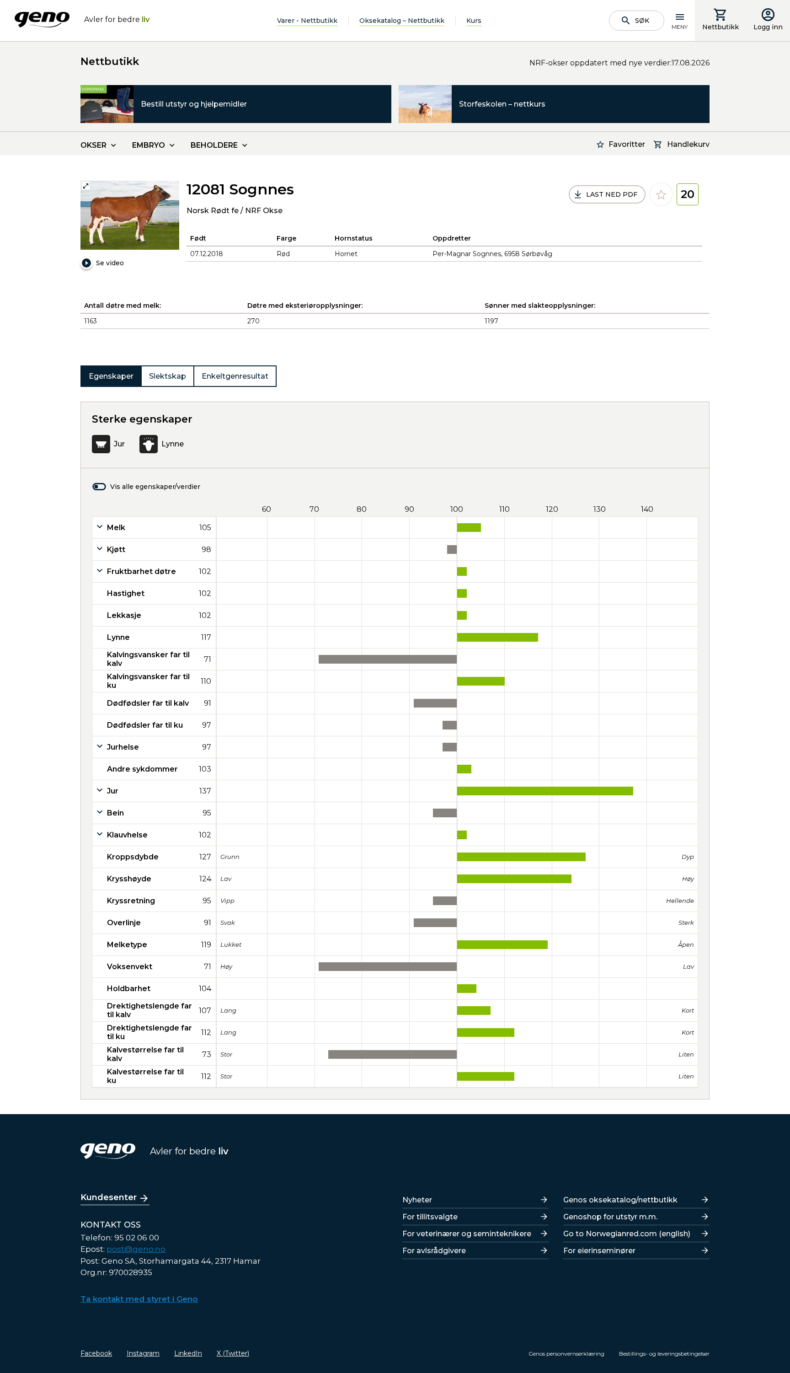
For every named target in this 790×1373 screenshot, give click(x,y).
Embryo (148, 145)
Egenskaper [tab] (111, 376)
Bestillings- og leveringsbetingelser (664, 1353)
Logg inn (768, 27)
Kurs (473, 20)
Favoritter (627, 144)
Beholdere (214, 145)
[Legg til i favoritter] (661, 194)
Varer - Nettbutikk (307, 20)
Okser (93, 145)
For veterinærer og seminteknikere (466, 1233)
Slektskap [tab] (167, 376)
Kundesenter (108, 1197)
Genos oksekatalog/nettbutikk (620, 1200)
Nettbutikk (720, 27)
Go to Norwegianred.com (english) (626, 1233)
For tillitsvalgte (430, 1216)
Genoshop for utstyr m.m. (610, 1216)
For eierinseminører (599, 1250)
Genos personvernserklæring (566, 1353)
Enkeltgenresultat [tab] (235, 376)
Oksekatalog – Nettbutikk (401, 20)
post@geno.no (136, 1249)
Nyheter (417, 1200)
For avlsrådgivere (434, 1250)
